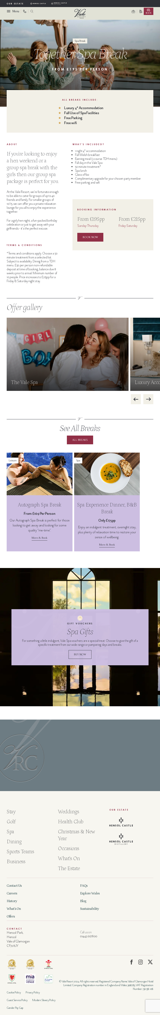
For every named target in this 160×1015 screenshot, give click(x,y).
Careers (12, 893)
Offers (11, 916)
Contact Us (14, 886)
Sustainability (89, 909)
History (12, 901)
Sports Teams (20, 852)
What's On (69, 859)
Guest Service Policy (17, 1000)
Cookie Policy (14, 992)
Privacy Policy (33, 992)
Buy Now (80, 654)
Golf (11, 822)
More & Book (39, 537)
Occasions (68, 849)
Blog (83, 901)
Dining (14, 842)
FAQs (84, 886)
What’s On (14, 909)
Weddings (68, 812)
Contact (14, 928)
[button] (136, 399)
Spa (10, 832)
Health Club (70, 822)
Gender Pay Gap (15, 1008)
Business (16, 862)
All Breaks (80, 439)
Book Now (90, 237)
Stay (11, 812)
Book (148, 13)
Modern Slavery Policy (43, 1000)
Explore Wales (90, 893)
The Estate (69, 869)
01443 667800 (88, 936)
